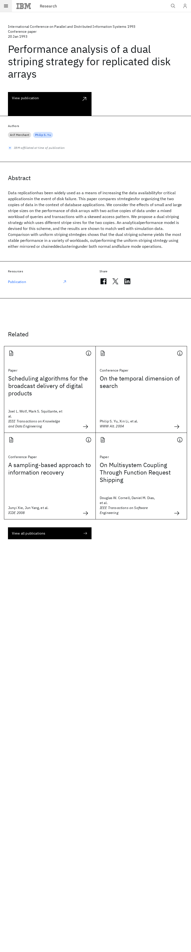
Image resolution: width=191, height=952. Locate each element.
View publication (25, 98)
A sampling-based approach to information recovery (49, 468)
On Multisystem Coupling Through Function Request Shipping (135, 472)
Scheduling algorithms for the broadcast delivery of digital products (48, 386)
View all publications (28, 533)
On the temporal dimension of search (140, 382)
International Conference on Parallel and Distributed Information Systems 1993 (71, 26)
